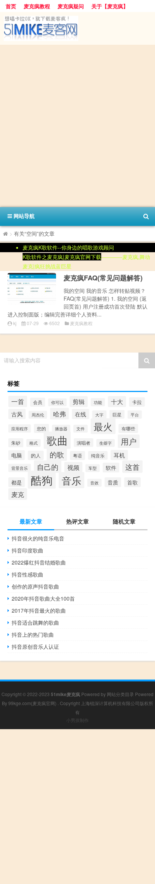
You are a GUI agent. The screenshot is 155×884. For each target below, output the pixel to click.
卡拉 (137, 402)
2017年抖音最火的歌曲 (39, 610)
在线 (80, 414)
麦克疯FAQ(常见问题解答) (103, 278)
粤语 (77, 455)
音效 (94, 483)
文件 (80, 428)
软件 (111, 467)
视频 (73, 467)
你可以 (57, 402)
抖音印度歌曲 (27, 550)
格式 (33, 443)
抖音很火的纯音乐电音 (38, 538)
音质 (113, 482)
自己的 (47, 467)
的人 (36, 455)
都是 (16, 482)
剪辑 (79, 401)
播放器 (61, 428)
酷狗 (42, 479)
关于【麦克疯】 (109, 6)
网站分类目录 (120, 694)
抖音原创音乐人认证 (35, 646)
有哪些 (128, 428)
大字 (99, 415)
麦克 (17, 494)
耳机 (119, 455)
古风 (17, 414)
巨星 (117, 414)
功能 (98, 402)
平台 (135, 415)
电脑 (16, 455)
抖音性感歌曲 (27, 574)
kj (15, 323)
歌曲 (57, 440)
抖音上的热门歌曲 (33, 634)
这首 (132, 467)
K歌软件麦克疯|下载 (62, 256)
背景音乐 (19, 468)
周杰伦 (38, 415)
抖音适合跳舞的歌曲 (35, 622)
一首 (17, 401)
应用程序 (19, 428)
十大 (117, 401)
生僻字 (105, 443)
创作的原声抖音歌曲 (35, 586)
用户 (129, 441)
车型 (92, 468)
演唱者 (83, 442)
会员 (37, 402)
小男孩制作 (77, 720)
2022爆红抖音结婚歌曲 (39, 562)
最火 (103, 426)
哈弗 (59, 413)
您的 (41, 428)
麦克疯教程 (37, 6)
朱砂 (15, 442)
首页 (11, 6)
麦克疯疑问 (71, 6)
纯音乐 (98, 455)
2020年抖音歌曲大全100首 (43, 598)
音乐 (71, 480)
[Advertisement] (77, 125)
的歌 (57, 454)
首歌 (132, 482)
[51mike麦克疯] (77, 28)
